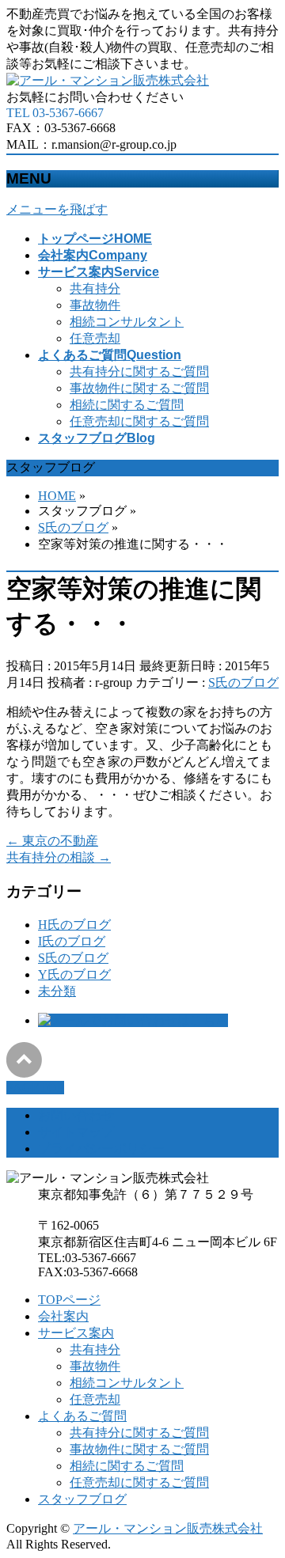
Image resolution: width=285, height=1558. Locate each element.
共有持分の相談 (58, 857)
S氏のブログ (243, 682)
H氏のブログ (74, 924)
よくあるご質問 (82, 1416)
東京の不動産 (52, 840)
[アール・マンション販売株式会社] (107, 80)
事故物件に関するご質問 (139, 388)
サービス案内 (76, 1333)
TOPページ (69, 1299)
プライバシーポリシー (101, 1148)
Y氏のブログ (74, 974)
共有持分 (95, 288)
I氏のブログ (71, 941)
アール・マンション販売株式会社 (168, 1528)
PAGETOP (35, 1087)
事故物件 (95, 305)
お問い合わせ (76, 1115)
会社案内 (63, 1316)
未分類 (57, 991)
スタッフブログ (82, 1499)
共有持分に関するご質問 (139, 371)
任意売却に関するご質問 (139, 421)
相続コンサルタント (127, 321)
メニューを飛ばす (57, 209)
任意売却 (95, 338)
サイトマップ (76, 1132)
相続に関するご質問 (127, 404)
